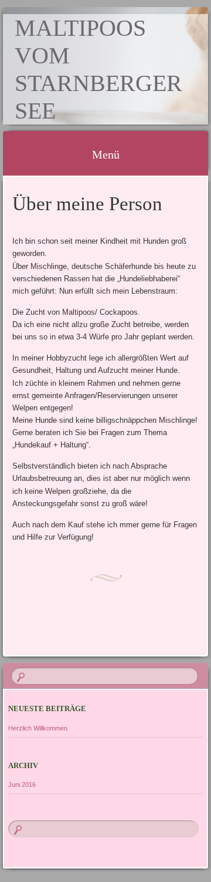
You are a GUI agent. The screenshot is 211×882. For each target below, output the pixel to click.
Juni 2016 (22, 784)
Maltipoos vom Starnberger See (98, 69)
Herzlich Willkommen (37, 728)
